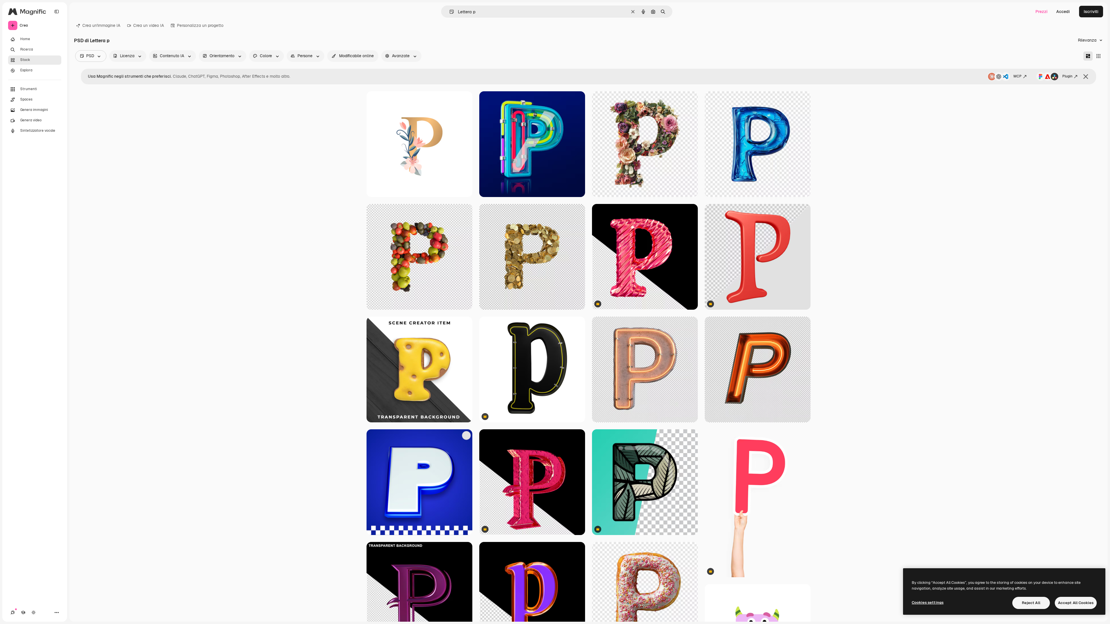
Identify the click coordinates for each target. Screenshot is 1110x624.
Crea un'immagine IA (101, 25)
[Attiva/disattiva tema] (33, 612)
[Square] (1098, 56)
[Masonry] (1088, 56)
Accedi (1063, 11)
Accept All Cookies (1076, 602)
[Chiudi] (1085, 76)
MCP (1017, 76)
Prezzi (1041, 11)
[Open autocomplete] (449, 12)
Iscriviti (1091, 11)
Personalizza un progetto (200, 25)
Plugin (1067, 76)
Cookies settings (928, 602)
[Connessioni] (12, 612)
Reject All (1031, 602)
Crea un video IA (148, 25)
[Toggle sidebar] (56, 11)
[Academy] (23, 612)
